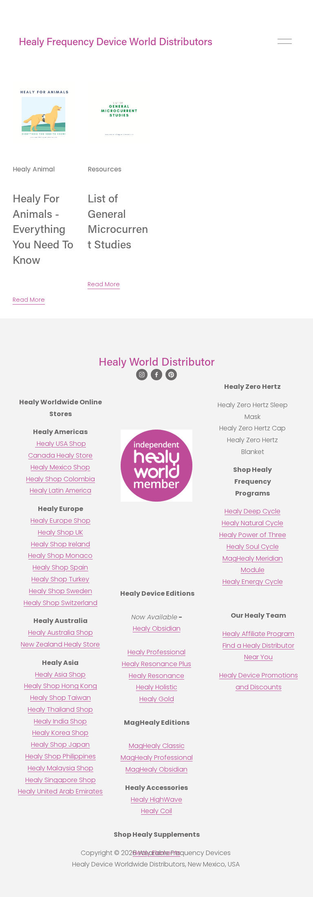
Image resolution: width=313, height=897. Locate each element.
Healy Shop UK (60, 532)
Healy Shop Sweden (60, 591)
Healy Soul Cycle (253, 546)
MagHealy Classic (157, 745)
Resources (104, 169)
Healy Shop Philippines (60, 756)
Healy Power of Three (252, 535)
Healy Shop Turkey (60, 579)
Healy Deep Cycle (252, 511)
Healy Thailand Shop (60, 709)
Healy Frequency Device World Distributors (115, 41)
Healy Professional (156, 652)
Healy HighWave (156, 799)
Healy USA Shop (60, 443)
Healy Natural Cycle (252, 523)
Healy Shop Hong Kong (60, 686)
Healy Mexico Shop (60, 467)
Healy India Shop (60, 721)
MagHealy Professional (157, 757)
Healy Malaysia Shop (60, 768)
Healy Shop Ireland (60, 544)
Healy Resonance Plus (156, 664)
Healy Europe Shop (60, 520)
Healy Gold (156, 699)
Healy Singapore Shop (60, 780)
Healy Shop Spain (60, 567)
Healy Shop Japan (60, 744)
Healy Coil (156, 811)
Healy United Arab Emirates (60, 791)
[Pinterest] (171, 374)
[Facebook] (156, 374)
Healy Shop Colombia (60, 479)
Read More (29, 300)
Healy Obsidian (157, 628)
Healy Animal (34, 169)
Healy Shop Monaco (60, 555)
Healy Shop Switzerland (60, 603)
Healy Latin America (60, 490)
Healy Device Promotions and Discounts (258, 681)
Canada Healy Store (60, 455)
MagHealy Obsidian (156, 769)
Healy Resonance (156, 675)
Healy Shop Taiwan (60, 697)
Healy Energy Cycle (253, 581)
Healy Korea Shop (60, 732)
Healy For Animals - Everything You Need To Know (43, 229)
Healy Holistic (156, 687)
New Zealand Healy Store (60, 644)
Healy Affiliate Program (258, 633)
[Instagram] (142, 374)
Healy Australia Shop (60, 632)
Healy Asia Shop (60, 674)
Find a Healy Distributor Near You (258, 651)
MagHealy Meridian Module (253, 564)
